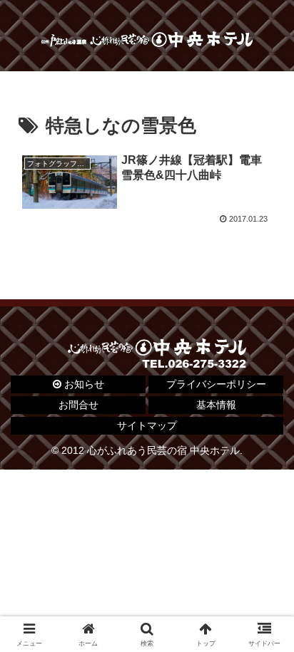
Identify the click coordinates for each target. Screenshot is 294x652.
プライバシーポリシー (216, 384)
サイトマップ (147, 425)
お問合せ (78, 404)
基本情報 (216, 404)
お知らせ (82, 384)
